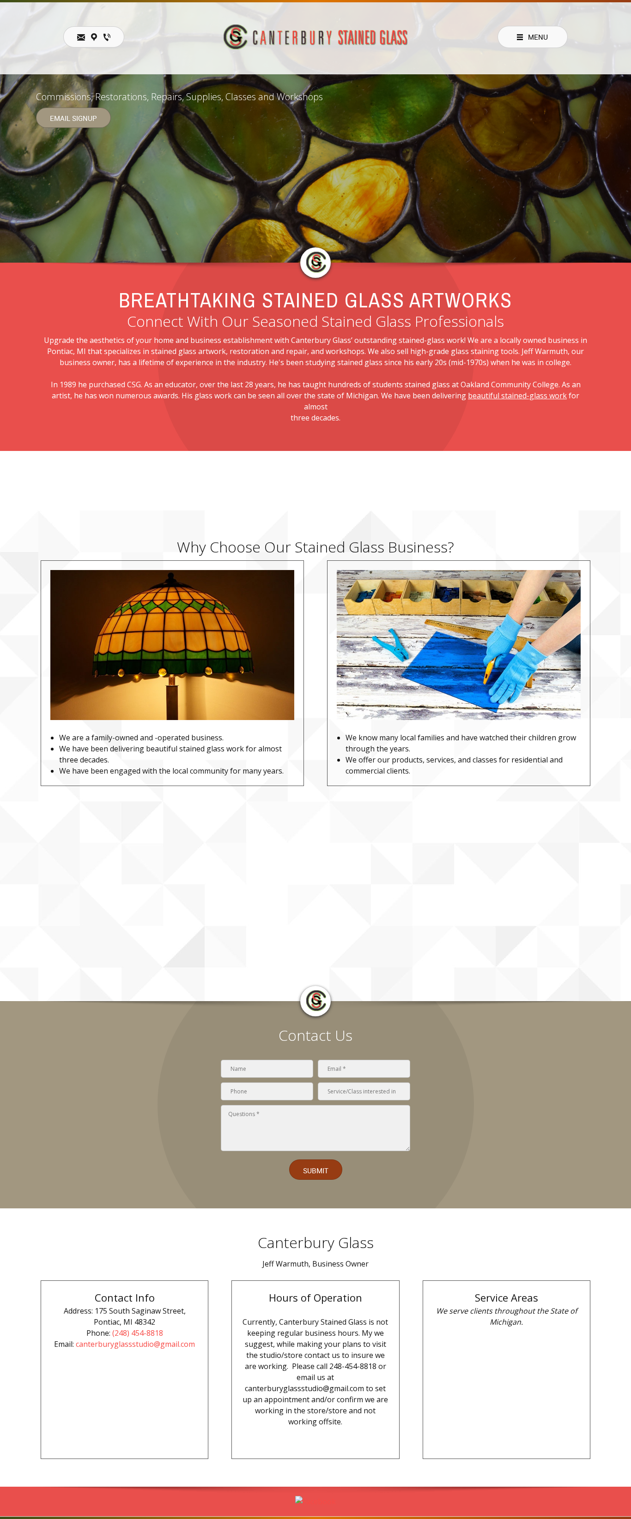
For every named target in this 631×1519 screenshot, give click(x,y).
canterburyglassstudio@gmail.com (135, 1344)
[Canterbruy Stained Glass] (315, 36)
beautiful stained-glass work (517, 395)
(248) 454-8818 (137, 1333)
